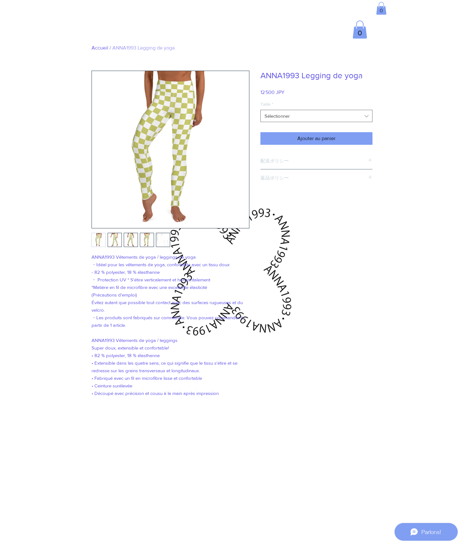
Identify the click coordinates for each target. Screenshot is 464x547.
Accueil (100, 47)
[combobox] (316, 116)
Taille (266, 104)
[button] (381, 8)
